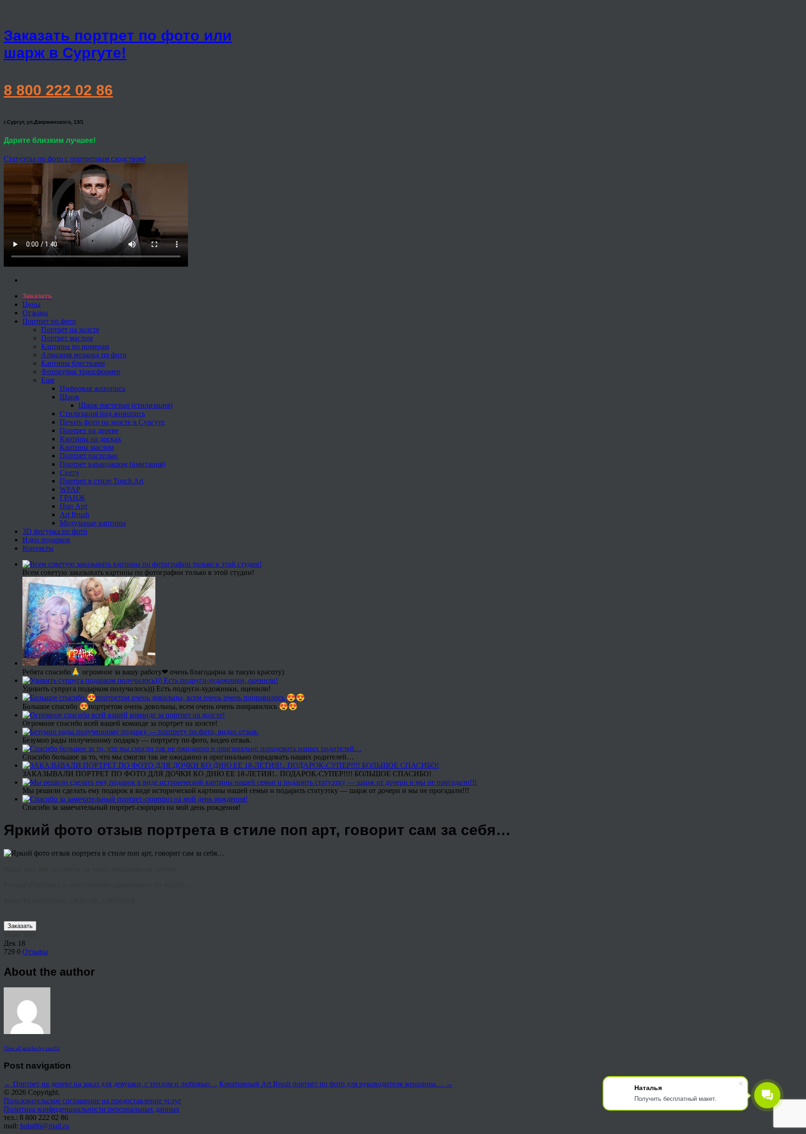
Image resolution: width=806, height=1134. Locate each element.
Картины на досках (90, 439)
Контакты (38, 548)
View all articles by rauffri (32, 1048)
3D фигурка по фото (54, 531)
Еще (48, 380)
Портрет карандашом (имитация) (112, 464)
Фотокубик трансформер (80, 372)
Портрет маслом (67, 338)
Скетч (69, 472)
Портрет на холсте (70, 329)
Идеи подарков (46, 540)
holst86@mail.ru (44, 1126)
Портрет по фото (49, 321)
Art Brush (74, 514)
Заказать (20, 925)
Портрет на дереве (89, 430)
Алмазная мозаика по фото (83, 355)
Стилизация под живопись (102, 414)
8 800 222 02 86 (58, 90)
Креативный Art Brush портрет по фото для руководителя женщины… (336, 1084)
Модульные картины (93, 523)
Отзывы (35, 313)
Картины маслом (87, 447)
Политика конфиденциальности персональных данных (92, 1109)
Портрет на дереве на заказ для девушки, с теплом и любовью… (110, 1084)
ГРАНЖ (72, 498)
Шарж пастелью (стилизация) (125, 405)
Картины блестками (73, 363)
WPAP (70, 489)
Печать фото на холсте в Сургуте (112, 422)
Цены (31, 304)
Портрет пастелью (89, 456)
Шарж (69, 397)
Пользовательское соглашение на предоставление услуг (92, 1101)
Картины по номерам (75, 346)
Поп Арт (74, 506)
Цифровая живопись (92, 388)
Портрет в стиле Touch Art (101, 481)
